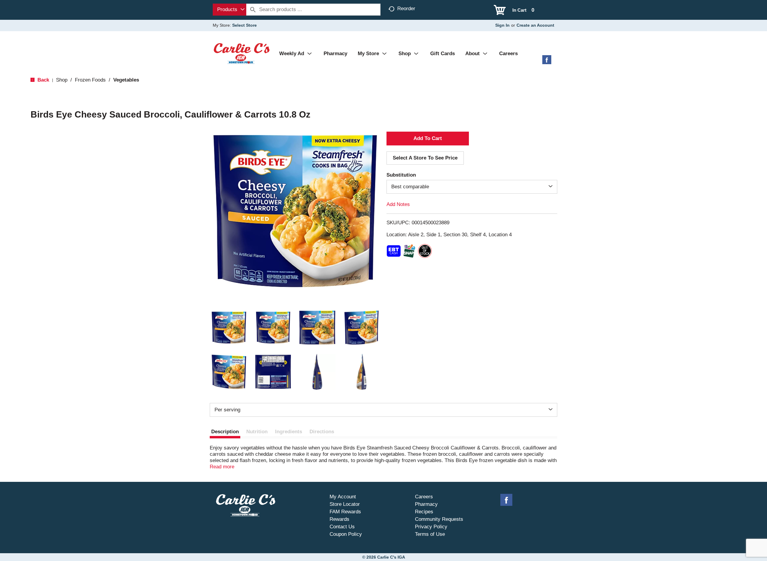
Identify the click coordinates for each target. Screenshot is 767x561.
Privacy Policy (431, 527)
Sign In (502, 25)
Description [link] (225, 431)
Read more (222, 467)
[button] (229, 328)
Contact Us (342, 527)
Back (42, 80)
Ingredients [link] (288, 431)
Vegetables (126, 80)
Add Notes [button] (398, 204)
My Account (343, 497)
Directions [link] (321, 431)
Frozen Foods (90, 80)
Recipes (424, 512)
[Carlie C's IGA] (242, 53)
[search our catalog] (252, 10)
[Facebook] (546, 62)
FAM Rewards (345, 512)
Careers (424, 497)
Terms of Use (430, 534)
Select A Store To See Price (425, 158)
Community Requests (439, 519)
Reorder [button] (406, 8)
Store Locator (345, 504)
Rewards (339, 519)
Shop (61, 80)
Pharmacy (426, 504)
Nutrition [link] (257, 431)
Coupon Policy (346, 534)
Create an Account (535, 25)
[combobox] (229, 10)
